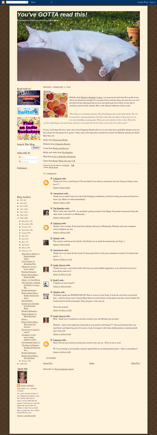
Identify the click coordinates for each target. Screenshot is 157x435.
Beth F (56, 280)
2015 (22, 200)
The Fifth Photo (27, 300)
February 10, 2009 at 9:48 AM (62, 286)
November (26, 224)
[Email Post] (72, 165)
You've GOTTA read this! (52, 14)
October (25, 227)
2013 (22, 206)
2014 (22, 203)
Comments (25, 162)
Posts (23, 157)
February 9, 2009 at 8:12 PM (61, 232)
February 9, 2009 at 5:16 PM (61, 203)
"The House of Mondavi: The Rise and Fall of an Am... (30, 347)
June (23, 239)
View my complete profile (26, 415)
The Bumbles (67, 152)
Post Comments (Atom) (64, 369)
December (25, 221)
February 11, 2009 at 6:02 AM (62, 334)
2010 (22, 215)
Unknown (57, 178)
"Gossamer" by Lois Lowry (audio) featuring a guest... (29, 337)
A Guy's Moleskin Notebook (64, 156)
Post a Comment (51, 358)
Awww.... (24, 319)
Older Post (135, 363)
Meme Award (53, 167)
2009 (22, 218)
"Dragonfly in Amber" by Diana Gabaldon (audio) (30, 255)
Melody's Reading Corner (91, 97)
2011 (22, 212)
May (23, 242)
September (26, 230)
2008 (22, 364)
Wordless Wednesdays (29, 311)
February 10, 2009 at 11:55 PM (62, 310)
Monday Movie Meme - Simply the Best (29, 275)
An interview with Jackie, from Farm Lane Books (30, 305)
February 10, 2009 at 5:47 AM (62, 274)
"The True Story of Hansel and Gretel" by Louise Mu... (30, 284)
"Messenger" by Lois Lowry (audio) (28, 267)
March (24, 247)
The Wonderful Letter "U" (30, 342)
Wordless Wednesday (28, 271)
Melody (56, 238)
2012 (22, 209)
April (24, 245)
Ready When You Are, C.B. (64, 160)
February (25, 251)
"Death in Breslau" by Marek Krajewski (29, 315)
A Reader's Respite (62, 144)
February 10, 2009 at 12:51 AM (62, 259)
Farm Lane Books (60, 139)
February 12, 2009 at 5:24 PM (62, 352)
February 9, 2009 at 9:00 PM (61, 245)
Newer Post (47, 363)
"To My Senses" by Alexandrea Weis (28, 262)
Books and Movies (61, 148)
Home (91, 363)
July (23, 236)
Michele (56, 292)
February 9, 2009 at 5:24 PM (61, 218)
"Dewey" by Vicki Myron (30, 280)
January (25, 361)
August (24, 233)
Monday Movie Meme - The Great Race (29, 356)
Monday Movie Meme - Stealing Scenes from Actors (30, 295)
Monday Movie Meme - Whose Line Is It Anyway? (29, 324)
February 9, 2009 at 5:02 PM (61, 188)
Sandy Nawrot (27, 385)
